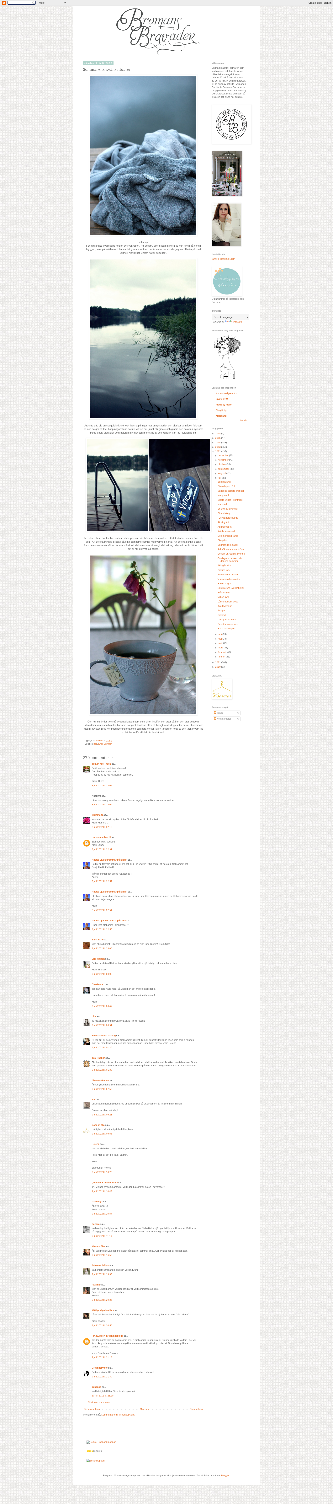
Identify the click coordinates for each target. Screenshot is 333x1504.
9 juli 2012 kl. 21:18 (102, 1357)
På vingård (223, 522)
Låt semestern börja (228, 601)
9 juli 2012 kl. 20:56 (102, 1325)
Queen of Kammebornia (105, 1182)
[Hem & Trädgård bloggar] (101, 1442)
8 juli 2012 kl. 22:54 (102, 910)
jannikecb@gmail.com (223, 259)
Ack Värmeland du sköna (231, 549)
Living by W (222, 399)
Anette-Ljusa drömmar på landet (109, 859)
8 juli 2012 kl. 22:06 (102, 804)
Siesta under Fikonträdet (230, 500)
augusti (222, 473)
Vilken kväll (224, 597)
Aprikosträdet (224, 527)
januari (222, 656)
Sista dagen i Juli (226, 486)
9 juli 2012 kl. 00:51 (102, 1025)
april (220, 643)
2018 (218, 433)
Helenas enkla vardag (104, 1035)
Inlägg (219, 713)
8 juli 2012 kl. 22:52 (102, 881)
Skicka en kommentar (99, 1402)
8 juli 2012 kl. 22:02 (102, 785)
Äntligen (222, 610)
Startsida (145, 1409)
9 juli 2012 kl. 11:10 (102, 1236)
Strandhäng (224, 513)
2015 (218, 438)
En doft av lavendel (228, 508)
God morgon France (228, 536)
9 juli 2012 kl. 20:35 (102, 1300)
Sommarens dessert (228, 574)
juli (220, 478)
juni (220, 634)
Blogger (225, 1475)
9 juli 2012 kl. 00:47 (102, 1006)
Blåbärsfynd (224, 592)
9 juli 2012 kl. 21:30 (102, 1376)
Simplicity (221, 410)
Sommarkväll (224, 481)
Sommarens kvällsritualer (231, 588)
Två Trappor (98, 1058)
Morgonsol (223, 495)
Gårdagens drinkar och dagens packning (230, 559)
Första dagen (224, 583)
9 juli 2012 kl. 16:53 (102, 1255)
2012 (218, 451)
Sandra (96, 1224)
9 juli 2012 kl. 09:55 (102, 1133)
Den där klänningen (228, 624)
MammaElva (98, 1246)
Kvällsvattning (225, 606)
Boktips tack (224, 570)
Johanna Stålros (101, 1265)
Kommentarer (223, 718)
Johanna (96, 1387)
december (223, 455)
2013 (218, 447)
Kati (94, 1099)
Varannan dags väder (229, 579)
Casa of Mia (98, 1125)
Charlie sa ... (98, 984)
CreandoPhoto (100, 1367)
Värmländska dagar (228, 545)
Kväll (100, 744)
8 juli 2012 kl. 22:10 (102, 827)
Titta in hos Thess (101, 763)
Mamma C (97, 815)
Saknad (222, 615)
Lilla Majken (98, 959)
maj (220, 638)
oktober (222, 464)
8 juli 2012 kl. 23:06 (102, 948)
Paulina (96, 1284)
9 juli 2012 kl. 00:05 (102, 974)
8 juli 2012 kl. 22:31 (102, 849)
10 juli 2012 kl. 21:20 (103, 1395)
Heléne (95, 1144)
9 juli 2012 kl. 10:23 (102, 1172)
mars (221, 647)
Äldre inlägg (196, 1409)
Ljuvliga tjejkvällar (227, 619)
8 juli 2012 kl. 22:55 (102, 929)
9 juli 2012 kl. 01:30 (102, 1070)
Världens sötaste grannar (231, 491)
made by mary (224, 404)
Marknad (222, 504)
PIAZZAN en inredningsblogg (107, 1336)
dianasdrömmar (100, 1080)
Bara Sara (97, 939)
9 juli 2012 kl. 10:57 (102, 1213)
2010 (218, 667)
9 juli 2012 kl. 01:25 (102, 1047)
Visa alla (243, 420)
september (224, 469)
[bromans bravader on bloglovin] (227, 379)
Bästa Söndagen (226, 628)
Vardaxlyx (97, 1201)
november (223, 460)
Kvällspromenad (226, 531)
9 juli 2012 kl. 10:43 (102, 1191)
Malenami (221, 416)
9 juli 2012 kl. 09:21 (102, 1114)
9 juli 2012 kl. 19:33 (102, 1274)
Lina (94, 1016)
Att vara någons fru (226, 393)
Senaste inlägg (92, 1409)
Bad (95, 744)
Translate (237, 322)
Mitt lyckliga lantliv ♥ (103, 1310)
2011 (218, 662)
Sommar (108, 744)
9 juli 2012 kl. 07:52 (102, 1089)
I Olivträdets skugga (228, 517)
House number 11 (101, 837)
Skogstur (222, 540)
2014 (218, 442)
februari (222, 652)
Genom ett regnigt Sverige (231, 553)
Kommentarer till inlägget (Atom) (118, 1414)
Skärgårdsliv (224, 565)
